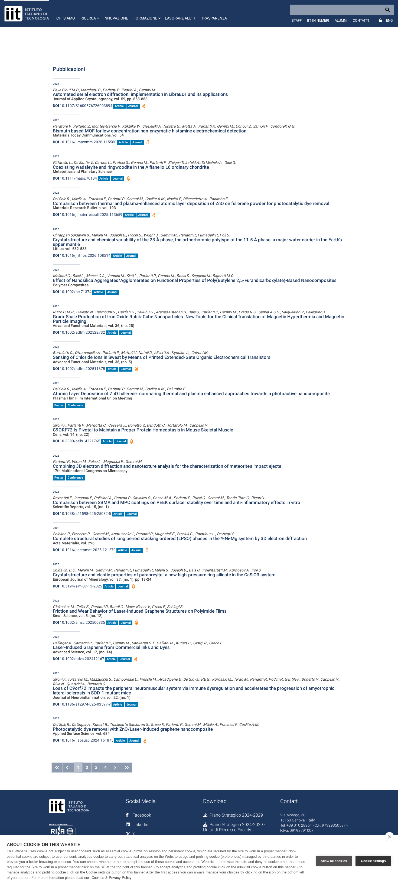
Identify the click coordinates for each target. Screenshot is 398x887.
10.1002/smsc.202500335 (79, 622)
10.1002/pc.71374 (72, 292)
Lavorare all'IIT (180, 18)
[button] (89, 13)
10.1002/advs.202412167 (78, 659)
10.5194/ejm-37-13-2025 (77, 586)
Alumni (341, 20)
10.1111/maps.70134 (75, 178)
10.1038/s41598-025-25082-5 (82, 513)
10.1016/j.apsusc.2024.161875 (83, 740)
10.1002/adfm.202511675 (79, 368)
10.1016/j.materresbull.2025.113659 (87, 214)
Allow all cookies (334, 861)
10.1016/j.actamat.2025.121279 (84, 550)
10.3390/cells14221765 (76, 441)
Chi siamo (65, 18)
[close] (389, 836)
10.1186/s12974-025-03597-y (82, 704)
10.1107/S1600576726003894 (82, 105)
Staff (297, 20)
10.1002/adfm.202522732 (79, 332)
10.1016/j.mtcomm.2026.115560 (84, 142)
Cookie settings (373, 861)
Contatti (361, 20)
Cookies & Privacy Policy (112, 878)
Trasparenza (214, 18)
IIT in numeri (318, 20)
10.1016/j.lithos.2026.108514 (81, 255)
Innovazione (115, 18)
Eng (389, 20)
